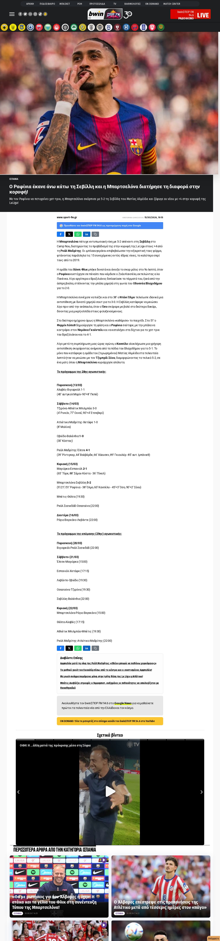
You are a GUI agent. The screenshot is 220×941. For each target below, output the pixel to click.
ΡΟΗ (79, 3)
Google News (123, 703)
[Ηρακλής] (126, 27)
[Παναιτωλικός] (82, 27)
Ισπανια (13, 179)
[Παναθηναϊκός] (73, 27)
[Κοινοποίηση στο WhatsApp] (78, 234)
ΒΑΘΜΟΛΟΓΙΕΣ (132, 3)
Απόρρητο (213, 938)
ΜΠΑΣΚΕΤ (64, 3)
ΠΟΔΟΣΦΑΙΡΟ (47, 3)
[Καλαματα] (100, 27)
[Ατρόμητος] (30, 27)
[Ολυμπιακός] (56, 27)
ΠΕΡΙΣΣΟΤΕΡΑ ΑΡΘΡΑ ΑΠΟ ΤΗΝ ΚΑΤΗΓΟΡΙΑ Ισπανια (54, 850)
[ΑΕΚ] (4, 27)
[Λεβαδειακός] (47, 27)
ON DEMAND (152, 3)
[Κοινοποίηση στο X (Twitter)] (69, 234)
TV (114, 3)
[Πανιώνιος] (134, 27)
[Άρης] (13, 27)
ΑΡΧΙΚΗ (30, 3)
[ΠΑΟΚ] (91, 27)
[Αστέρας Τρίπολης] (21, 27)
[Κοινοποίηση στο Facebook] (60, 234)
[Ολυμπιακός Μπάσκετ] (152, 27)
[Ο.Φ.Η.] (65, 27)
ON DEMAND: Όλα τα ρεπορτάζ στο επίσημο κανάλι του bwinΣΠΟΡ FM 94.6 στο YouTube (107, 721)
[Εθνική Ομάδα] (143, 27)
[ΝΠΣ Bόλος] (39, 27)
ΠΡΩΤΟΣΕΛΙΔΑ (97, 3)
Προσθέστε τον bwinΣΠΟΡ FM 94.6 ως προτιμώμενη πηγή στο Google (102, 225)
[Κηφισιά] (108, 27)
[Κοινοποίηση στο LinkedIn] (86, 234)
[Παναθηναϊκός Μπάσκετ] (160, 27)
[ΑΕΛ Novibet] (117, 27)
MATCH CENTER (171, 3)
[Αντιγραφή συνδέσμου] (95, 234)
